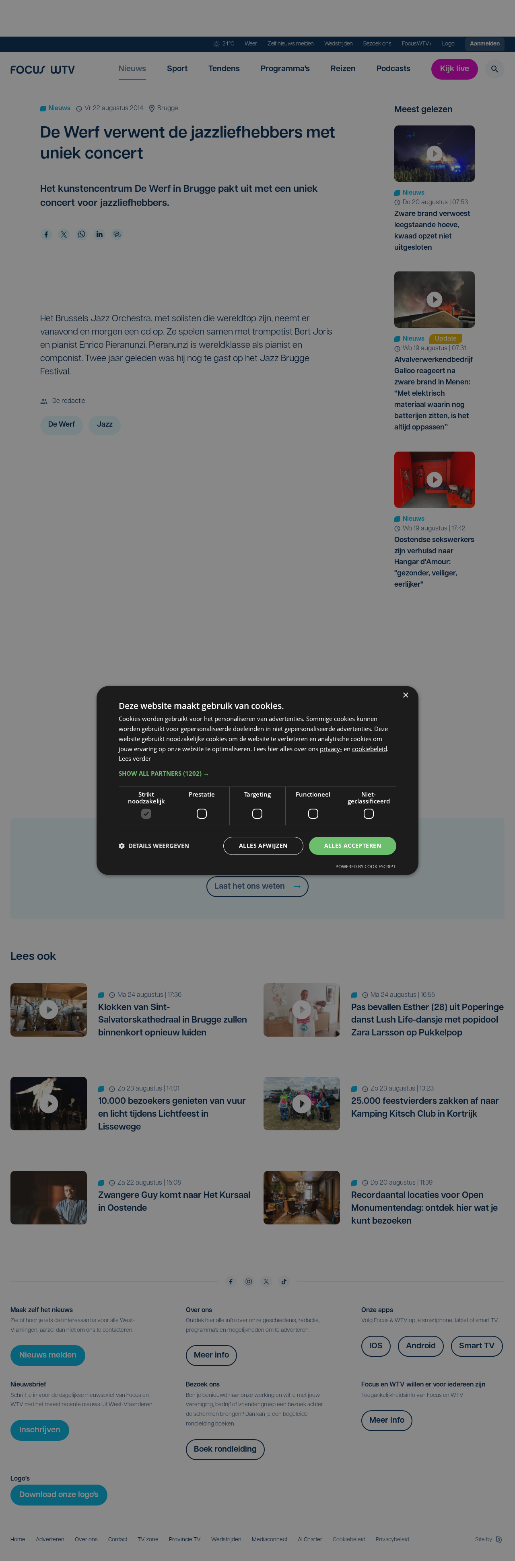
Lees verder (135, 758)
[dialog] (257, 780)
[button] (257, 773)
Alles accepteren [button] (352, 845)
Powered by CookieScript (366, 866)
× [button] (405, 695)
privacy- (331, 749)
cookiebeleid (369, 749)
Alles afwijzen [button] (263, 845)
